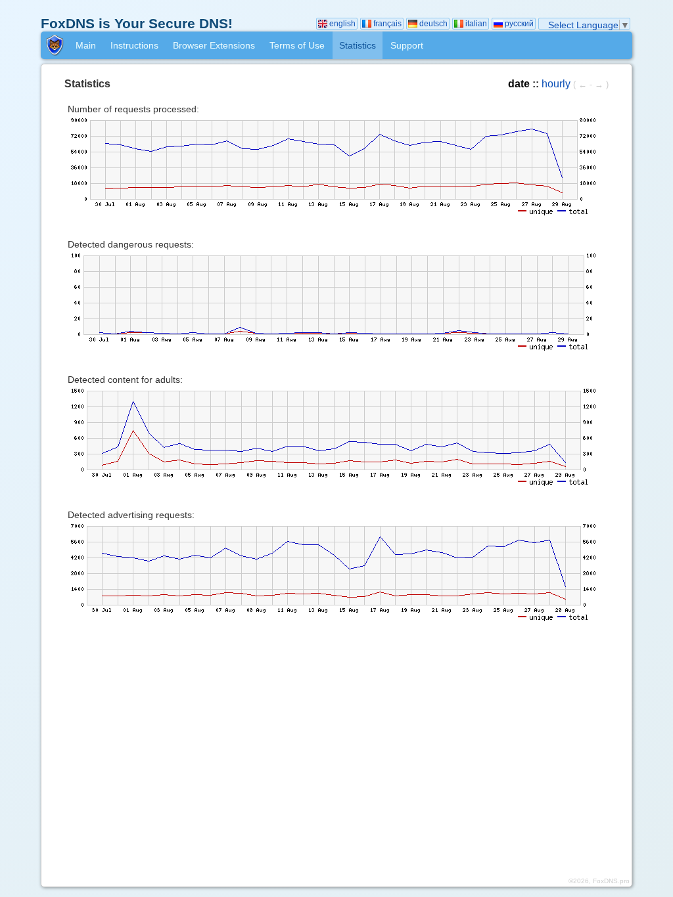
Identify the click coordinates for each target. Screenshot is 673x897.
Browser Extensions (214, 45)
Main (86, 45)
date (519, 83)
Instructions (134, 45)
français (387, 23)
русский (519, 23)
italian (476, 23)
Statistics (357, 45)
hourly (556, 83)
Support (406, 45)
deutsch (433, 23)
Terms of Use (297, 45)
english (342, 23)
